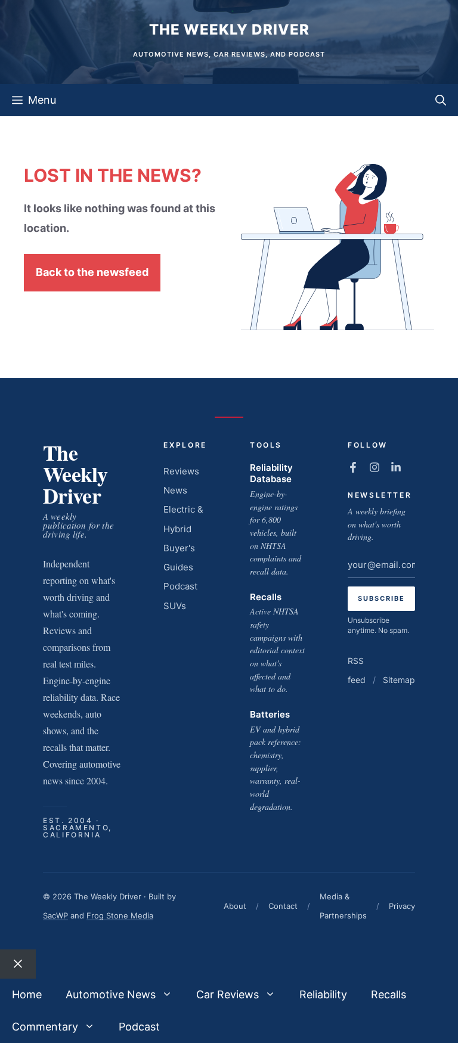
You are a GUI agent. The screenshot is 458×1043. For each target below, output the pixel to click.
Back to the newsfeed (92, 272)
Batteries (270, 714)
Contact (283, 906)
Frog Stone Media (119, 915)
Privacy (402, 906)
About (235, 906)
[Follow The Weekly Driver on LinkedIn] (396, 467)
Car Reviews (227, 994)
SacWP (55, 915)
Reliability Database (271, 473)
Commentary (45, 1026)
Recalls (265, 597)
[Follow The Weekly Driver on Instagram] (374, 467)
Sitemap (399, 680)
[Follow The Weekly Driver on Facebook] (353, 467)
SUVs (174, 605)
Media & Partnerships (343, 906)
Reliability (323, 994)
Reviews (181, 471)
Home (27, 994)
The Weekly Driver (229, 29)
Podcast (180, 586)
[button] (440, 100)
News (175, 490)
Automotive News (111, 994)
